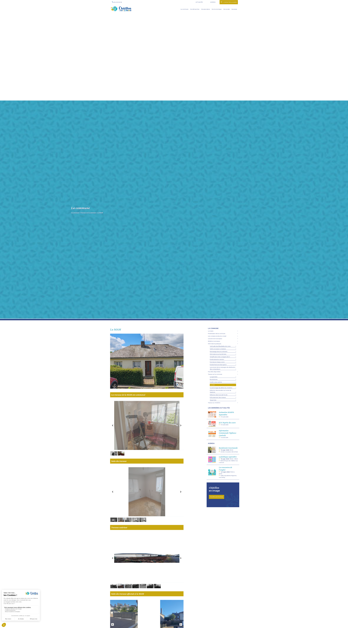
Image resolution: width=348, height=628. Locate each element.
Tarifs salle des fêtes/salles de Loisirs (220, 346)
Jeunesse (234, 9)
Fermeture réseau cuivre (217, 362)
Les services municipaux (215, 338)
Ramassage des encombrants (218, 351)
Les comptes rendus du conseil (217, 336)
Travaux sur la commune (88, 213)
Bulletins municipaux (214, 341)
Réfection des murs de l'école (218, 395)
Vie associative (205, 9)
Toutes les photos (216, 497)
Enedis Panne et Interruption (218, 364)
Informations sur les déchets (218, 354)
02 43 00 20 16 (117, 2)
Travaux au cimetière (214, 402)
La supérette (213, 376)
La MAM (100, 213)
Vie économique (216, 9)
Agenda (212, 2)
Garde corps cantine (216, 382)
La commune (184, 9)
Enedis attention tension (217, 359)
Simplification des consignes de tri (220, 356)
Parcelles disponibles (214, 371)
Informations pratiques (214, 343)
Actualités (199, 2)
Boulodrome (213, 379)
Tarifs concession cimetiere (218, 349)
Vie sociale (226, 9)
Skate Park (213, 400)
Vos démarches (194, 9)
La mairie (210, 331)
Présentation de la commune (216, 333)
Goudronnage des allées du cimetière (221, 387)
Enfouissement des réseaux (218, 397)
